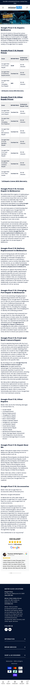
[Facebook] (6, 629)
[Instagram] (10, 629)
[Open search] (27, 7)
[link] (8, 682)
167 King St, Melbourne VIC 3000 (14, 593)
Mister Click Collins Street (13, 598)
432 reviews (18, 544)
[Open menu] (3, 7)
